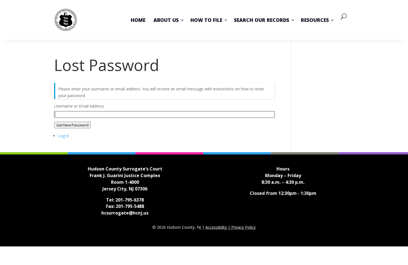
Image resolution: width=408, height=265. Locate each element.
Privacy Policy (243, 227)
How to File (206, 20)
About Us (166, 20)
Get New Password (72, 125)
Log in (63, 135)
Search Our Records (261, 20)
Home (138, 20)
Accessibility (216, 227)
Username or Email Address (79, 106)
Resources (315, 20)
